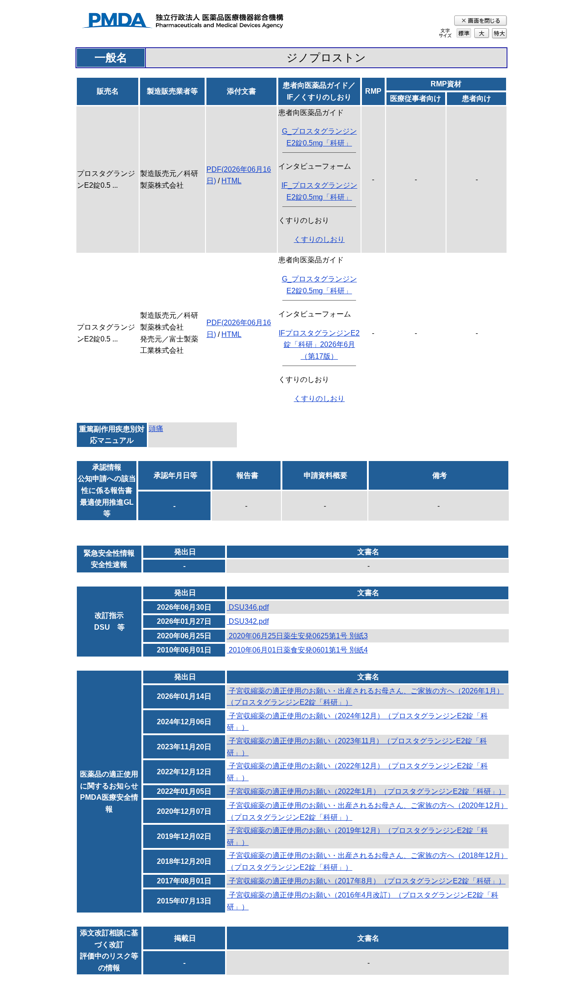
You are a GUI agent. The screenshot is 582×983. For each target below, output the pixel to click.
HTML (231, 181)
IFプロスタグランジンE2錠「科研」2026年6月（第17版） (319, 344)
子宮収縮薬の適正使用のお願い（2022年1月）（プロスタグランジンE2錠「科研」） (366, 791)
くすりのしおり (319, 239)
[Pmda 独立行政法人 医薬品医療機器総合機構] (182, 22)
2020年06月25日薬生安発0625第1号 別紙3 (297, 636)
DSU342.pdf (248, 621)
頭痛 (156, 428)
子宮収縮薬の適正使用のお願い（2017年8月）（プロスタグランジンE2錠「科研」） (366, 881)
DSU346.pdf (248, 607)
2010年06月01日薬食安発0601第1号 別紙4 (297, 650)
